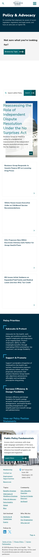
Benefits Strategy (9, 491)
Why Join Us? (25, 523)
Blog (4, 508)
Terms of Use (7, 542)
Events (5, 522)
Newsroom (7, 482)
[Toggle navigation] (34, 3)
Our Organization (27, 520)
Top (31, 535)
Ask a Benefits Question (26, 492)
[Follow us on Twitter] (10, 532)
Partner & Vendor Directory (27, 497)
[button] (3, 3)
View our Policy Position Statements (16, 420)
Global (5, 505)
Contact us (7, 473)
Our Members (25, 517)
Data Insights (8, 502)
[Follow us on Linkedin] (5, 532)
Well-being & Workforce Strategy (10, 495)
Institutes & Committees (7, 518)
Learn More (9, 458)
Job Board (24, 501)
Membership (7, 470)
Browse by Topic (11, 51)
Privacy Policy (19, 542)
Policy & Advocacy (9, 499)
